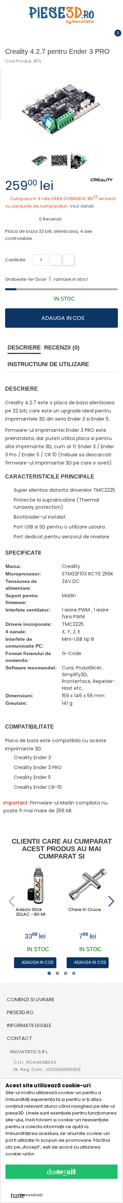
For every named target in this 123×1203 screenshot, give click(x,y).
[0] (111, 38)
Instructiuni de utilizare (48, 364)
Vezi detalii (82, 206)
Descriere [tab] (24, 347)
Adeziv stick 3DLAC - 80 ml (30, 912)
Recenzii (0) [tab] (62, 347)
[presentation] (11, 901)
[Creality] (102, 179)
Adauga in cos (62, 318)
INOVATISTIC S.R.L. (29, 1051)
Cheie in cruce (84, 909)
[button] (49, 973)
